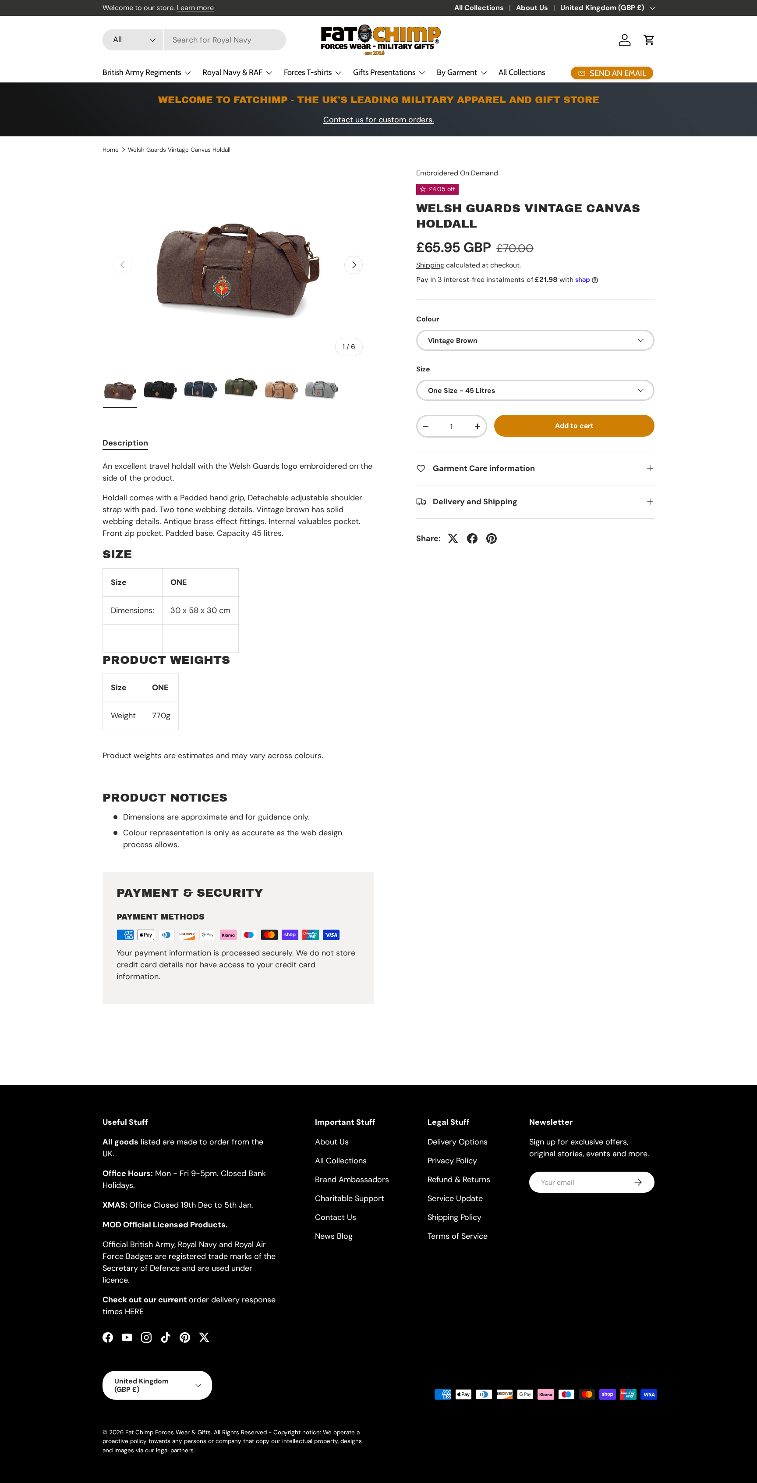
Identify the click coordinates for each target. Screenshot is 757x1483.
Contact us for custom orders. (378, 119)
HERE (134, 1311)
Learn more (195, 7)
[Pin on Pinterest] (491, 538)
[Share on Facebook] (472, 538)
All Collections (479, 7)
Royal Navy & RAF (232, 72)
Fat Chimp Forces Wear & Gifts (168, 1432)
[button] (649, 40)
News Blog (334, 1236)
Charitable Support (349, 1198)
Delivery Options (458, 1142)
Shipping (430, 265)
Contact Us (335, 1217)
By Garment (457, 72)
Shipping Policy (454, 1217)
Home (111, 150)
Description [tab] (125, 443)
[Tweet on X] (453, 538)
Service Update (455, 1198)
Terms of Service (458, 1236)
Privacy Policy (452, 1160)
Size (423, 369)
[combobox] (194, 39)
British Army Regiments (142, 72)
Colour (427, 319)
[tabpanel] (238, 655)
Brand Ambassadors (352, 1179)
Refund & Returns (459, 1179)
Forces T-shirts (308, 72)
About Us (532, 7)
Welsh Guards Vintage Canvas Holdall (179, 150)
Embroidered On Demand (457, 173)
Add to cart (574, 425)
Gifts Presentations (384, 72)
